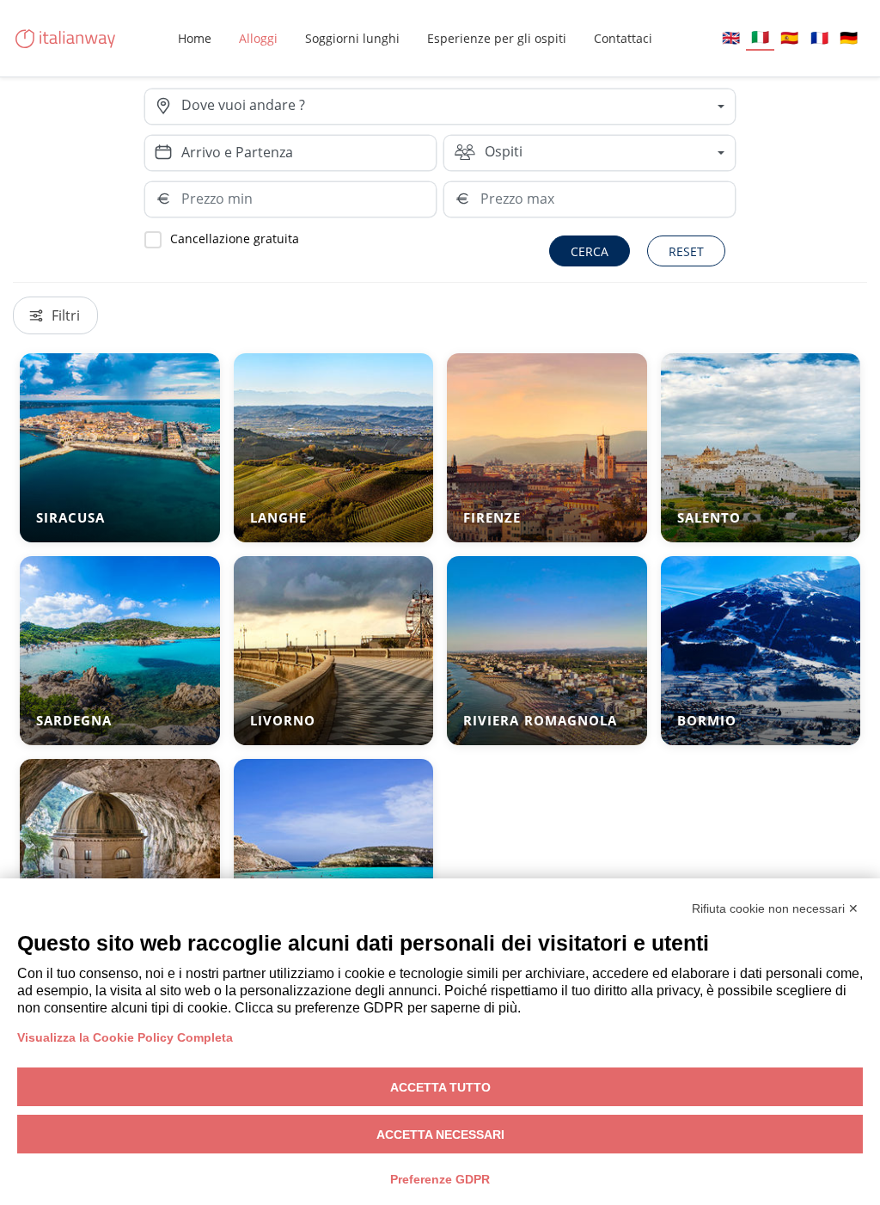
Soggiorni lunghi (352, 38)
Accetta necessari (440, 1134)
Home (194, 38)
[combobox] (458, 106)
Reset (686, 251)
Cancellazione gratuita (234, 238)
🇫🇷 (819, 37)
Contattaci (623, 38)
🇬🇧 (731, 37)
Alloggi (258, 38)
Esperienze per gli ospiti (496, 38)
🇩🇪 (849, 37)
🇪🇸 (789, 37)
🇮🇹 (760, 36)
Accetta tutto (440, 1087)
